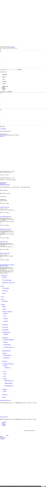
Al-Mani (5, 313)
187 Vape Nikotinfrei (7, 280)
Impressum (4, 422)
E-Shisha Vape (5, 86)
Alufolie (4, 309)
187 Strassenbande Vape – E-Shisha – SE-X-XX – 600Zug (7, 265)
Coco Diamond (5, 288)
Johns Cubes (5, 290)
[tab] (23, 183)
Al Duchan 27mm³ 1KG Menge (6, 209)
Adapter (4, 306)
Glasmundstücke (7, 344)
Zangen (4, 397)
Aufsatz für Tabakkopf (7, 311)
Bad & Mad (5, 301)
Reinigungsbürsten (6, 350)
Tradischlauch (7, 357)
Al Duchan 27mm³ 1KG (4, 207)
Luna (5, 371)
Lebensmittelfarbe (6, 332)
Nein (44, 486)
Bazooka (5, 342)
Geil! (16, 48)
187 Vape (4, 277)
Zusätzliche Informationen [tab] (5, 184)
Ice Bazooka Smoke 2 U (9, 347)
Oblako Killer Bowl (9, 380)
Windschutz (4, 394)
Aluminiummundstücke (9, 339)
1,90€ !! (13, 46)
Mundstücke (5, 337)
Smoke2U (6, 318)
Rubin (5, 391)
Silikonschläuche (7, 355)
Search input (2, 69)
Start (1, 136)
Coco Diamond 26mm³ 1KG (5, 216)
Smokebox (6, 321)
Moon (5, 373)
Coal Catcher (5, 327)
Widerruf (4, 425)
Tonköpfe (4, 389)
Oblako (5, 378)
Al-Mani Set (7, 367)
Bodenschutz (5, 324)
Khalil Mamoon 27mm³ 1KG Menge (7, 234)
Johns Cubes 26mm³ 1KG (5, 253)
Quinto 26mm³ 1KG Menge (5, 246)
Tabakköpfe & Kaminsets (7, 363)
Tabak (2, 299)
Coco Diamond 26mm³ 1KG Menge (7, 221)
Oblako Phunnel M (9, 385)
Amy (5, 316)
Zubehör (4, 88)
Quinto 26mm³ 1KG (4, 241)
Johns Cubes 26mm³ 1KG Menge (6, 256)
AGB (3, 423)
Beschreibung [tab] (2, 183)
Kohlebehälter (5, 329)
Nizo (5, 376)
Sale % (3, 89)
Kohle (3, 87)
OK (42, 486)
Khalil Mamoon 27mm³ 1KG (5, 229)
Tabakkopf (4, 361)
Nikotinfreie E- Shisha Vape (8, 282)
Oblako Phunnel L (9, 383)
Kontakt (3, 424)
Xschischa (6, 334)
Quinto (3, 293)
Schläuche (4, 353)
